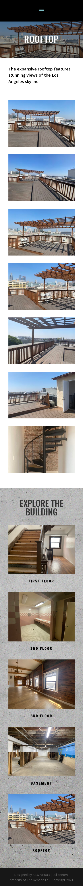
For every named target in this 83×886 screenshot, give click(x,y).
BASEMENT (41, 783)
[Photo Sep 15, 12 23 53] (41, 254)
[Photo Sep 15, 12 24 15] (41, 363)
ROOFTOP (41, 850)
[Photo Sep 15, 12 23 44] (41, 200)
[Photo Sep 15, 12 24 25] (41, 417)
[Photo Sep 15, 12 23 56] (41, 308)
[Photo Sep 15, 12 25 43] (41, 472)
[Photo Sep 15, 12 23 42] (41, 146)
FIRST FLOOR (41, 581)
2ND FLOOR (41, 648)
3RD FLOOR (41, 715)
